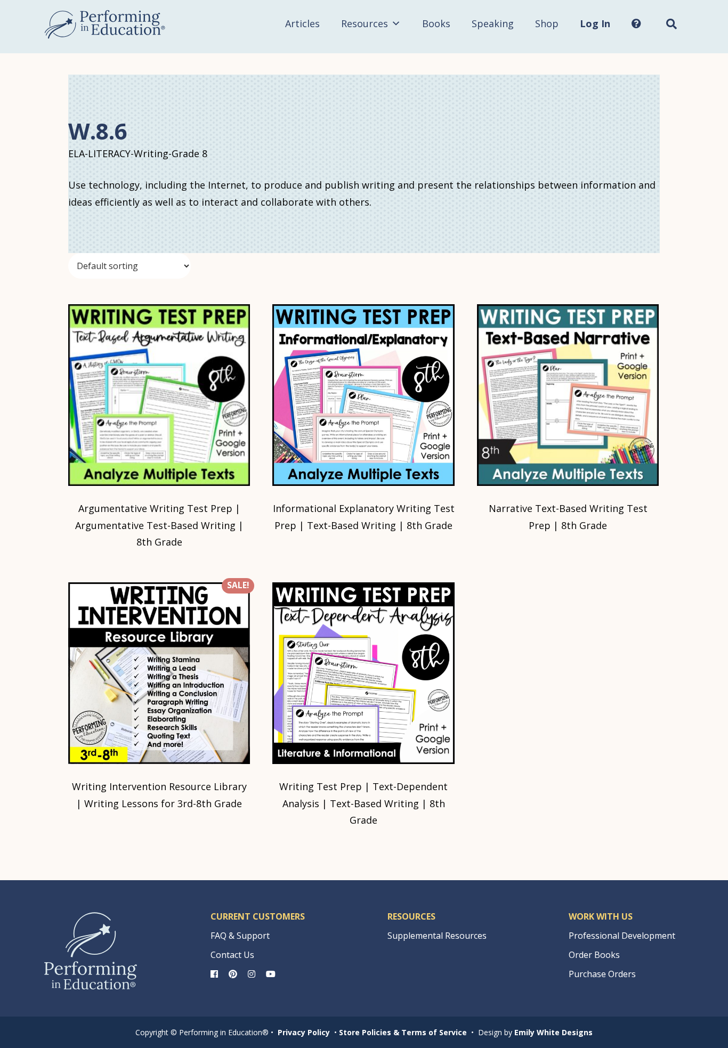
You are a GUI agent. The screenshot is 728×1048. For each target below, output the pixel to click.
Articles (302, 23)
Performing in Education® (105, 24)
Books (436, 23)
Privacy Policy (304, 1032)
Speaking (493, 23)
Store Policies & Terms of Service (403, 1032)
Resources (364, 23)
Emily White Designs (553, 1032)
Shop (547, 23)
